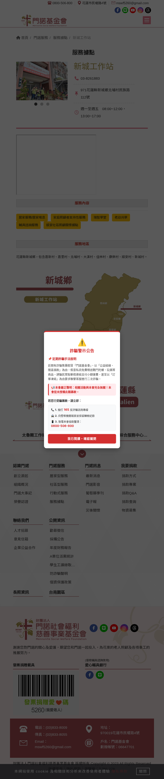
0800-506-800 (62, 426)
